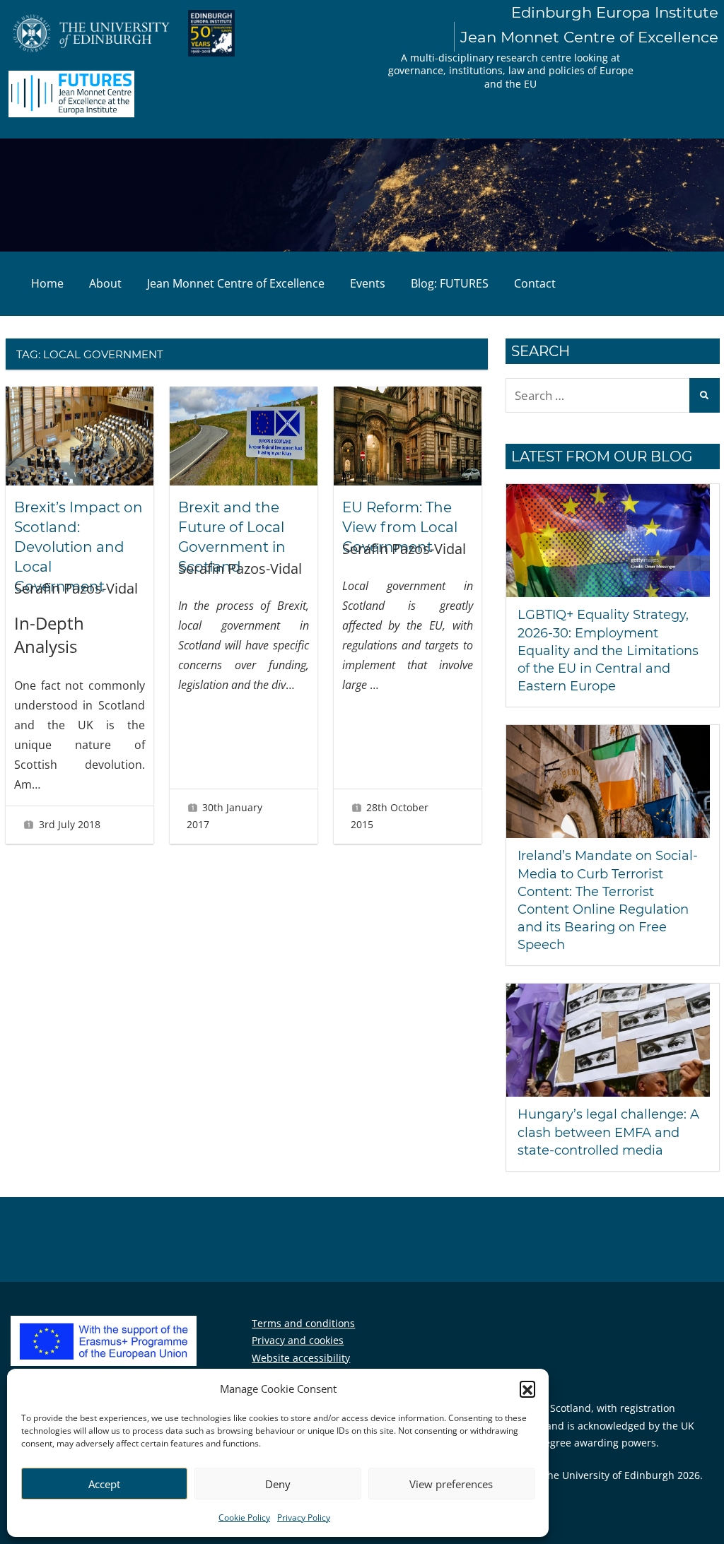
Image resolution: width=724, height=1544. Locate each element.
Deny (278, 1484)
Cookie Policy (244, 1517)
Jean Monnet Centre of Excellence (236, 283)
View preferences (451, 1484)
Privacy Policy (303, 1517)
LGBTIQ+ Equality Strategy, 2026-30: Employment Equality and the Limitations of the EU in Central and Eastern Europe (608, 650)
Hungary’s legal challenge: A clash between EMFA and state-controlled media (608, 1132)
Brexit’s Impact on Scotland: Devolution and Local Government (78, 547)
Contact (535, 283)
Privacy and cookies (298, 1340)
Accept (104, 1484)
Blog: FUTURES (450, 283)
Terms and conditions (303, 1323)
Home (47, 283)
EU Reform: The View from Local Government (399, 527)
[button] (527, 1388)
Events (367, 283)
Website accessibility (301, 1358)
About (105, 283)
